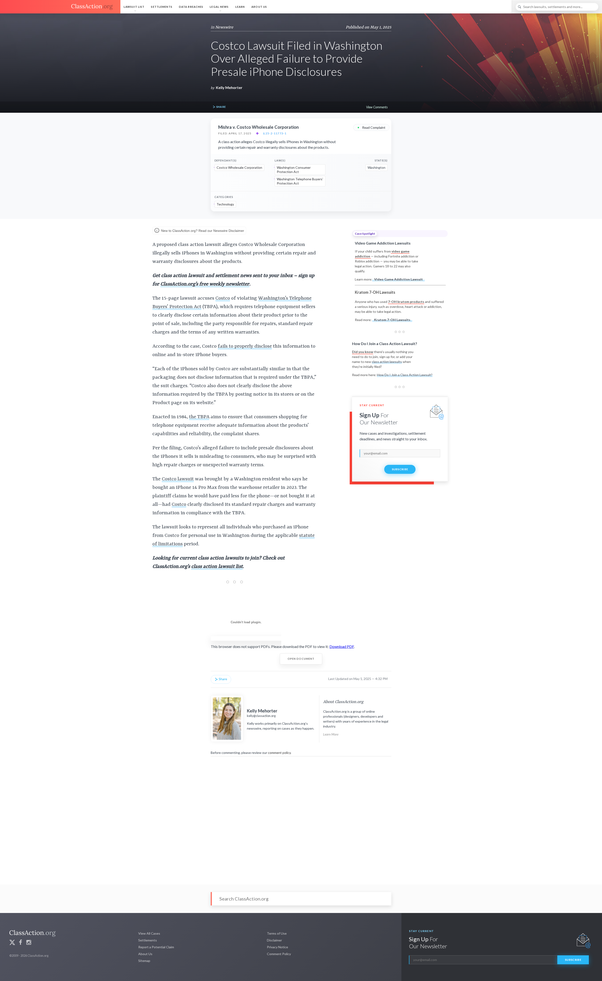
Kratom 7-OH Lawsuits (392, 320)
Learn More (330, 734)
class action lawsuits (387, 362)
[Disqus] (301, 817)
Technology (225, 204)
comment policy (279, 753)
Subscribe (400, 469)
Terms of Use (277, 933)
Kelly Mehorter (229, 87)
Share (220, 107)
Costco (222, 298)
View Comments (377, 107)
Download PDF (341, 646)
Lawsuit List (134, 6)
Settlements (161, 6)
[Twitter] (12, 943)
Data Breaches (191, 6)
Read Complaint (371, 127)
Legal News (219, 6)
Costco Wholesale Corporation (239, 167)
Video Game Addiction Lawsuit (398, 279)
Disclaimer (274, 940)
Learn (240, 6)
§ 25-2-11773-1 (275, 133)
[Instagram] (29, 943)
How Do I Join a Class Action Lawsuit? (404, 375)
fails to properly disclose (245, 346)
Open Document (301, 658)
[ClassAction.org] (60, 7)
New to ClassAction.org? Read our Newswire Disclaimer (202, 231)
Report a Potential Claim (156, 947)
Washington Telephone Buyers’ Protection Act (300, 181)
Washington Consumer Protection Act (294, 169)
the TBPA (199, 417)
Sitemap (144, 961)
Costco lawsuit (178, 479)
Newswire (224, 27)
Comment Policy (279, 954)
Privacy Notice (277, 947)
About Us (259, 6)
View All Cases (149, 933)
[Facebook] (20, 943)
